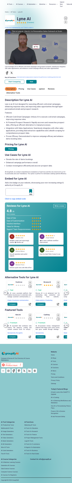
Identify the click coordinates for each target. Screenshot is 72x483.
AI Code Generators (7, 450)
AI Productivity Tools (7, 425)
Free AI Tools (5, 454)
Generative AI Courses (8, 465)
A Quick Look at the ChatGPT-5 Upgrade (60, 393)
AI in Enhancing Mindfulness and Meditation (61, 402)
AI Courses (54, 364)
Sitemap (53, 383)
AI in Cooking (55, 397)
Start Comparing (14, 82)
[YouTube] (3, 371)
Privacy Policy (55, 380)
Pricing (11, 149)
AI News (53, 371)
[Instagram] (8, 371)
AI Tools (13, 12)
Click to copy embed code (15, 199)
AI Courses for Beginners (9, 475)
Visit (31, 82)
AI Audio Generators (7, 441)
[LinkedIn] (29, 371)
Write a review (59, 206)
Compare (12, 304)
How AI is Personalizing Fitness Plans (61, 407)
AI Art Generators (6, 444)
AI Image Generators (7, 431)
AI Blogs (53, 358)
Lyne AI (20, 12)
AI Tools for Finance (30, 434)
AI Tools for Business (31, 450)
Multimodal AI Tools (7, 428)
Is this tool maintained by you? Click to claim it (19, 27)
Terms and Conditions (57, 377)
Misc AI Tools (5, 447)
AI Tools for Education (31, 428)
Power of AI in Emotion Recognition (58, 412)
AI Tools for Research (31, 431)
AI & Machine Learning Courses (10, 462)
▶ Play (36, 47)
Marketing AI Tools (30, 425)
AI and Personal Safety (58, 416)
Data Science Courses (8, 468)
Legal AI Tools (28, 441)
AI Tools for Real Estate (31, 454)
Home (7, 12)
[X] (24, 371)
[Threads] (35, 371)
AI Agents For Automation (32, 447)
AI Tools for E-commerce (32, 444)
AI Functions (55, 367)
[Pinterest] (19, 371)
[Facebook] (14, 371)
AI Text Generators (6, 434)
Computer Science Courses (9, 472)
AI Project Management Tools (33, 438)
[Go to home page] (11, 353)
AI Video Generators (7, 438)
